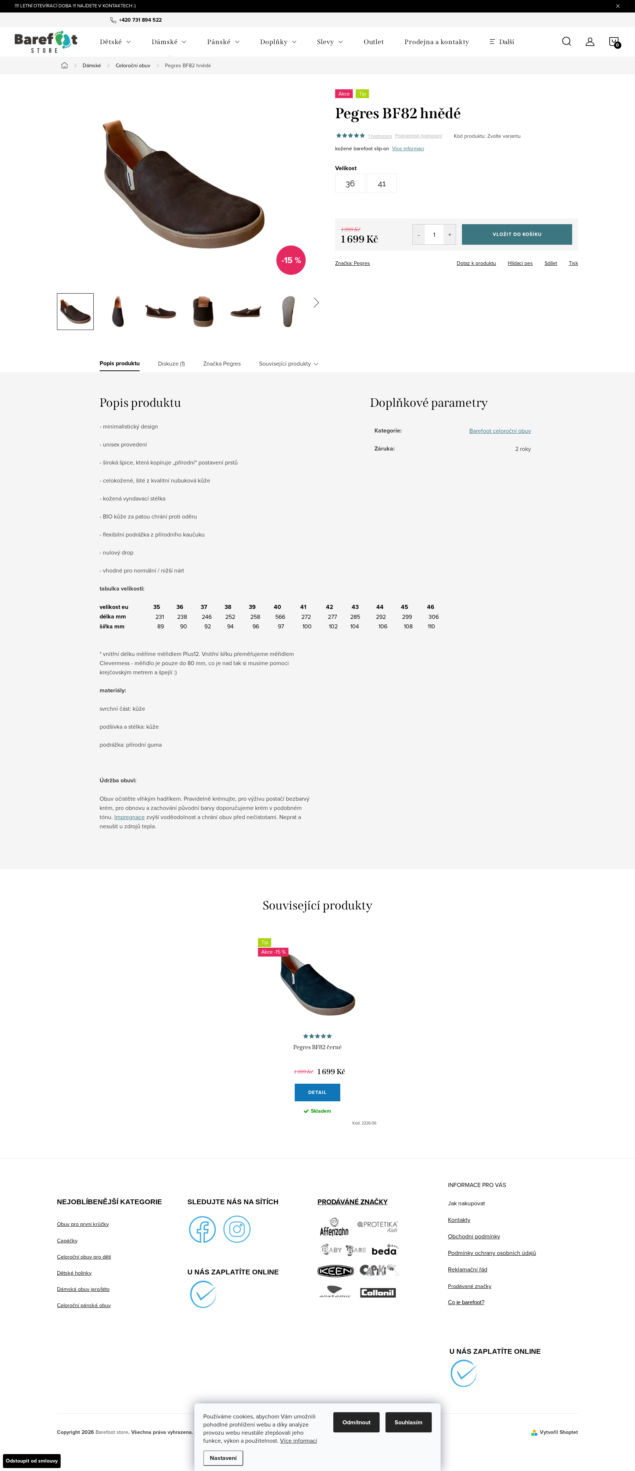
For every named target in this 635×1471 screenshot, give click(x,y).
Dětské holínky (74, 1273)
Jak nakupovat (466, 1203)
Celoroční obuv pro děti (84, 1256)
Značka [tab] (222, 363)
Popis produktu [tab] (120, 363)
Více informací (298, 1440)
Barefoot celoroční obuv (500, 431)
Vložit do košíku (517, 234)
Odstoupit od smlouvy (32, 1461)
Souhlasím (409, 1422)
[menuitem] (115, 42)
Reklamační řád (467, 1269)
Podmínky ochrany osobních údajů (492, 1253)
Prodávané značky (469, 1286)
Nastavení (223, 1458)
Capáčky (67, 1240)
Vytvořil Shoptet (559, 1432)
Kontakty (459, 1220)
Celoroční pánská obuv (84, 1305)
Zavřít (376, 261)
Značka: (352, 263)
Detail (317, 1092)
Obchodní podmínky (474, 1236)
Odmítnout (356, 1422)
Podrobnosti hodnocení (418, 136)
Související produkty (285, 363)
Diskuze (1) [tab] (171, 363)
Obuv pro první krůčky (83, 1224)
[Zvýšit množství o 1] (450, 234)
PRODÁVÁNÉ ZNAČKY (353, 1202)
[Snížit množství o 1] (419, 234)
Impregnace (129, 817)
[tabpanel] (317, 1032)
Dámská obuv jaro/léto (83, 1289)
